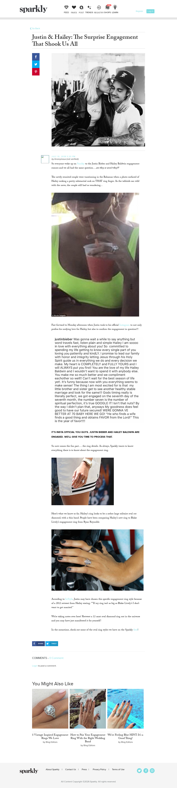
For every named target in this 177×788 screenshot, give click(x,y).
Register (139, 11)
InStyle (69, 599)
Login (34, 666)
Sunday (80, 164)
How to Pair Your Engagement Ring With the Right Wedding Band (87, 738)
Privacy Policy (99, 769)
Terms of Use (118, 769)
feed (135, 630)
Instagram (124, 325)
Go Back (36, 28)
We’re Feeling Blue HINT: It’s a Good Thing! (125, 737)
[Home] (41, 9)
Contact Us (70, 769)
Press (84, 769)
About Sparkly (52, 769)
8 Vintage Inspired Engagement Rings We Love (50, 737)
